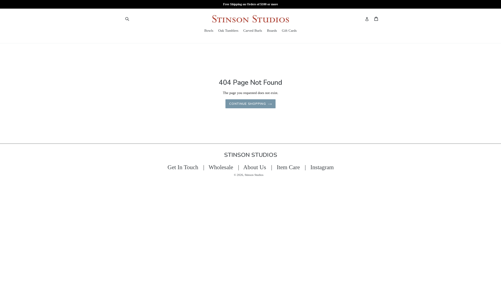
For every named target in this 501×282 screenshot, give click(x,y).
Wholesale (221, 167)
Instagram (322, 167)
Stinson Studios (254, 174)
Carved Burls (252, 31)
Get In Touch (183, 167)
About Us (254, 167)
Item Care (288, 167)
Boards (272, 31)
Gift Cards (289, 31)
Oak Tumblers (228, 31)
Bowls (208, 31)
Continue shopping (247, 104)
